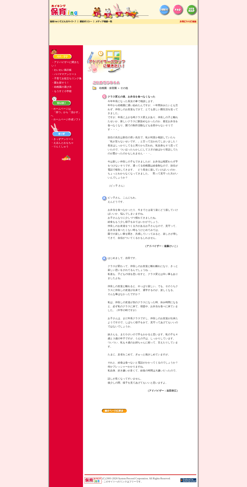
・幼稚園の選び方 (62, 86)
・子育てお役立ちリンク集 (67, 78)
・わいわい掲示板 (62, 69)
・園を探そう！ (60, 82)
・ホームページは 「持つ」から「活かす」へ (66, 112)
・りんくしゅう (60, 146)
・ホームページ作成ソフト (66, 119)
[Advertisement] (123, 34)
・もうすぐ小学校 (62, 91)
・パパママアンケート (64, 74)
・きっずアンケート (62, 139)
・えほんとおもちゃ (62, 142)
